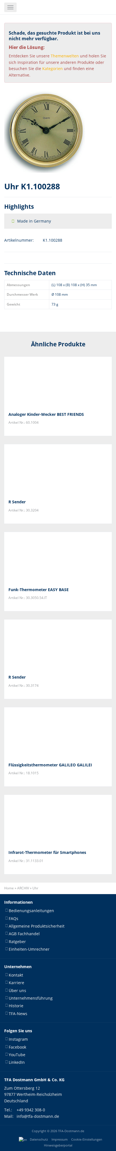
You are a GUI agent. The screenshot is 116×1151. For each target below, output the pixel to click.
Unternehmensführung (31, 998)
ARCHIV (23, 888)
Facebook (17, 1047)
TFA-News (18, 1013)
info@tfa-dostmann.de (38, 1116)
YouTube (17, 1054)
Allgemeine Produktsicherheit (36, 926)
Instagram (18, 1039)
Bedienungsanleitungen (31, 910)
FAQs (13, 918)
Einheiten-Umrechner (29, 949)
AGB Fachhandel (24, 933)
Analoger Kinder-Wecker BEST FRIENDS (46, 414)
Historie (16, 1005)
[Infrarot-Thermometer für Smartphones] (58, 820)
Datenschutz (39, 1139)
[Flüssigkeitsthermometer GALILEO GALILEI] (58, 732)
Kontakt (16, 975)
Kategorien (52, 68)
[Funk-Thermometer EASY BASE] (58, 557)
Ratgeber (17, 941)
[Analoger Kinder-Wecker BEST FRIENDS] (58, 382)
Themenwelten (65, 56)
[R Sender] (58, 469)
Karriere (16, 982)
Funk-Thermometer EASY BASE (38, 589)
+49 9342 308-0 (31, 1109)
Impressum (60, 1139)
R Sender (17, 501)
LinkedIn (17, 1062)
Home (9, 888)
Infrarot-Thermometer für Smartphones (47, 852)
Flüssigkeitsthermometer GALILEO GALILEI (50, 765)
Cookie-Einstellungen (86, 1139)
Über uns (17, 990)
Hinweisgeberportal (58, 1145)
